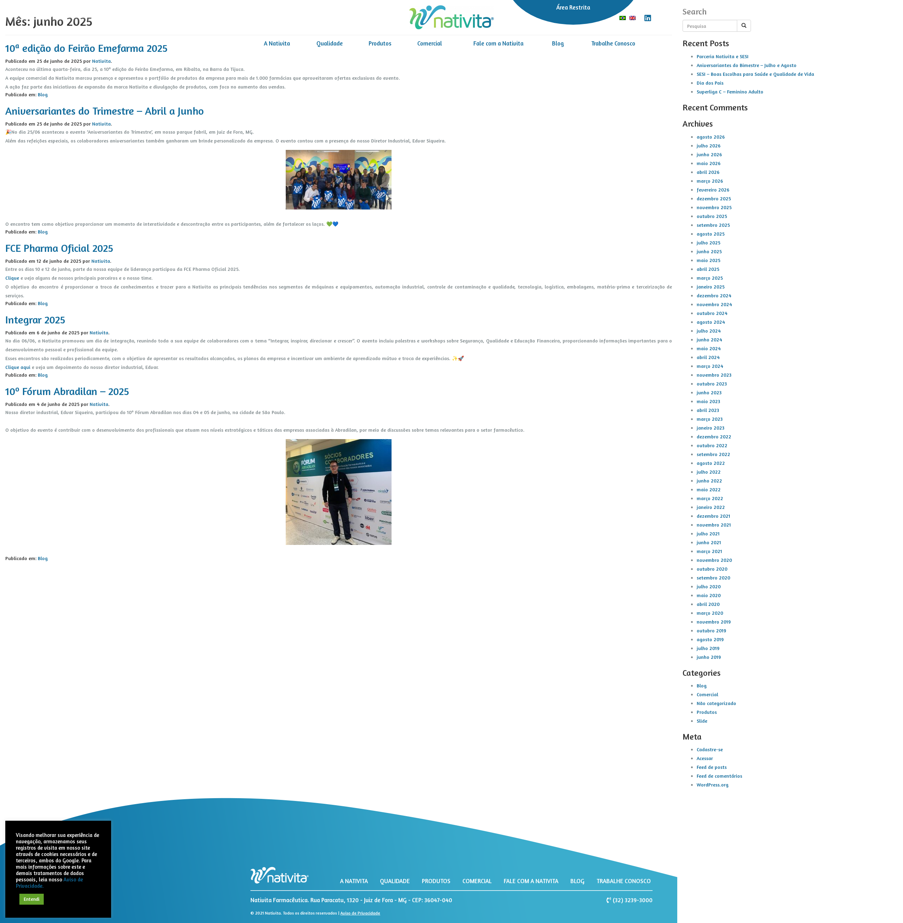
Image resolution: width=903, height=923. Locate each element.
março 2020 (710, 613)
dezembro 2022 (714, 436)
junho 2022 (709, 481)
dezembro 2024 (714, 295)
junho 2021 (709, 542)
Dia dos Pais (710, 83)
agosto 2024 (711, 322)
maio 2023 (708, 401)
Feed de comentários (719, 776)
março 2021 (709, 551)
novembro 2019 (714, 622)
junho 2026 (709, 154)
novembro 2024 (714, 304)
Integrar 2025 (35, 319)
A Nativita (277, 43)
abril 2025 (708, 269)
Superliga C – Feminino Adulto (730, 92)
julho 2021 (708, 533)
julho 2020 (709, 586)
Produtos (380, 43)
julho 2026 (709, 145)
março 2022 (710, 498)
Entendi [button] (32, 899)
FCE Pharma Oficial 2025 (59, 248)
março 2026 (710, 181)
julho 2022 (709, 472)
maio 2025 (708, 260)
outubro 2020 (712, 569)
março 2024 (710, 366)
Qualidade (329, 43)
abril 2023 (708, 410)
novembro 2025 (714, 207)
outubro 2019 (711, 630)
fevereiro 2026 (713, 190)
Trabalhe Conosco (613, 43)
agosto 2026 (711, 137)
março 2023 (710, 419)
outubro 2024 (712, 313)
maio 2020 (709, 595)
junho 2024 (709, 339)
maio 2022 (709, 489)
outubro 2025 (712, 216)
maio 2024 (709, 348)
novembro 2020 (714, 560)
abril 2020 (708, 604)
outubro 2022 (712, 445)
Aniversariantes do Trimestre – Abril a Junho (104, 110)
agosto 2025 (711, 234)
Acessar (705, 758)
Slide (702, 721)
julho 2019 (708, 648)
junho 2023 (709, 392)
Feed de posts (712, 767)
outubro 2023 (712, 384)
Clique (12, 278)
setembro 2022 (713, 454)
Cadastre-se (710, 749)
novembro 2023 (714, 375)
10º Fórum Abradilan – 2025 (67, 391)
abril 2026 (708, 172)
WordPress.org (712, 785)
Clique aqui (17, 367)
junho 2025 (709, 251)
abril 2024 (708, 357)
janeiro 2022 (711, 507)
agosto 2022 (711, 463)
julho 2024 (709, 331)
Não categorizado (716, 703)
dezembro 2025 (714, 198)
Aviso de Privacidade (360, 913)
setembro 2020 (713, 578)
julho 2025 (708, 242)
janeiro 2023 (711, 428)
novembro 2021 (714, 525)
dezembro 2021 (713, 516)
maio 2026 (709, 163)
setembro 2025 (713, 225)
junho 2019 (709, 657)
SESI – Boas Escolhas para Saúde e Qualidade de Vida (755, 74)
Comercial (429, 43)
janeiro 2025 (711, 287)
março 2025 (710, 278)
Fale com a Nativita (498, 43)
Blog (558, 43)
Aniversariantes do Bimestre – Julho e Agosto (746, 65)
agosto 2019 (710, 639)
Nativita (101, 124)
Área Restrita (573, 7)
